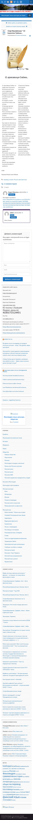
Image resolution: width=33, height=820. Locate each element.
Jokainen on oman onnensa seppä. (15, 26)
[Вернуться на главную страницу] (16, 8)
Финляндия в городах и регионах (14, 463)
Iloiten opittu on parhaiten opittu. (17, 23)
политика (19, 787)
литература (7, 781)
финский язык (23, 179)
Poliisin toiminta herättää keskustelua (13, 379)
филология (26, 794)
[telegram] (21, 1)
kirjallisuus (16, 766)
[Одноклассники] (11, 1)
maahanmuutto (24, 766)
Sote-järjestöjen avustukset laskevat (13, 391)
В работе (5, 434)
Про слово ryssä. (18, 731)
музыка (21, 782)
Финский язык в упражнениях (13, 556)
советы (17, 792)
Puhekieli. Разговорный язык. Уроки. (15, 515)
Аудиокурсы (8, 518)
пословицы (8, 789)
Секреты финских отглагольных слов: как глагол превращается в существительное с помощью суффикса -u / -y (15, 638)
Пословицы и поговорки (12, 529)
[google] (18, 1)
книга (27, 776)
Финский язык (7, 510)
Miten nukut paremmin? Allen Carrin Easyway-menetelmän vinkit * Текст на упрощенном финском (16, 646)
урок (17, 794)
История (5, 441)
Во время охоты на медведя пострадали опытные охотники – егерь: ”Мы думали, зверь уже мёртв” (16, 345)
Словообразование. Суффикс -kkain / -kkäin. (16, 626)
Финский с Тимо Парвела (12, 553)
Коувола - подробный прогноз (11, 400)
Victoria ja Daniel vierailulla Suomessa (13, 375)
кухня (11, 779)
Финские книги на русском (12, 503)
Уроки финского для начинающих (15, 544)
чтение (23, 797)
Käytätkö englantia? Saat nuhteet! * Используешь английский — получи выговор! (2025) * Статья (16, 685)
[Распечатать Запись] (30, 36)
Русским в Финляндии (9, 482)
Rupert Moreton (13, 192)
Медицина (6, 445)
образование (27, 781)
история (18, 776)
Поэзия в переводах (21, 35)
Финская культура (8, 489)
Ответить (11, 194)
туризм (4, 794)
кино (24, 776)
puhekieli (5, 768)
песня (14, 787)
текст (27, 792)
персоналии (8, 787)
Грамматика (8, 524)
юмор (13, 800)
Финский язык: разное (11, 558)
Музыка (7, 497)
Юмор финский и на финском (13, 506)
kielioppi (7, 766)
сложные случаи (9, 792)
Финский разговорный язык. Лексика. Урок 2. (16, 587)
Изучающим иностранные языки (12, 438)
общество (7, 784)
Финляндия (9, 773)
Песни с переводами (11, 527)
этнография (7, 800)
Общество (6, 452)
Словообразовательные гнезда (12, 691)
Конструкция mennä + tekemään (12, 679)
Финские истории (10, 550)
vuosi (18, 768)
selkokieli (13, 768)
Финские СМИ (9, 475)
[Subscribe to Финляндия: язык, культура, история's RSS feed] (2, 1)
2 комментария (10, 184)
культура (6, 779)
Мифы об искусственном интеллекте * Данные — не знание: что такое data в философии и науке (14, 575)
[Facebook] (5, 1)
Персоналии (8, 457)
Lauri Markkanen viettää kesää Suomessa (14, 387)
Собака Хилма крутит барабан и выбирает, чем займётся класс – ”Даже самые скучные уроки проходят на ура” (16, 361)
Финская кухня (9, 472)
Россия (16, 179)
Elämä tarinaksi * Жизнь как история (15, 512)
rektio (9, 768)
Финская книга (9, 469)
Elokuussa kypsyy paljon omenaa (12, 383)
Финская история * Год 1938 (11, 591)
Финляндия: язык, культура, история (13, 15)
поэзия (11, 179)
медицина (16, 782)
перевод (6, 179)
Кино (6, 491)
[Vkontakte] (8, 1)
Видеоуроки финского (11, 521)
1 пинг (6, 187)
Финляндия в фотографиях (11, 485)
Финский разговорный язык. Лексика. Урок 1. (16, 595)
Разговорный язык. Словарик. (13, 532)
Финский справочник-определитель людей (17, 477)
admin (12, 212)
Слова (6, 535)
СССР (17, 771)
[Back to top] (29, 815)
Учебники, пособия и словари (13, 547)
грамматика (9, 776)
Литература (8, 494)
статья (22, 792)
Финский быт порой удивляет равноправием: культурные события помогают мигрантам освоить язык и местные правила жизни (16, 353)
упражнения (11, 794)
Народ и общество (10, 454)
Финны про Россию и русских (13, 466)
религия (21, 789)
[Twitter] (15, 1)
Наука (4, 448)
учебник (21, 794)
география (18, 774)
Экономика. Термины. (9, 616)
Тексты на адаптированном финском (16, 538)
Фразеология (8, 561)
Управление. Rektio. (10, 541)
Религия (7, 460)
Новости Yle (8, 339)
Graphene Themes (22, 817)
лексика (16, 779)
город (24, 774)
